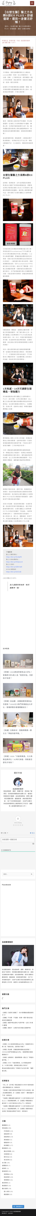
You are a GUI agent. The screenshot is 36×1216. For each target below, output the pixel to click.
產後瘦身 (7, 1139)
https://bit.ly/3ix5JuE (13, 572)
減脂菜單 (7, 1134)
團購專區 (5, 1125)
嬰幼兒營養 (7, 1151)
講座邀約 (7, 1194)
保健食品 (5, 40)
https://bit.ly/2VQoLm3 (14, 562)
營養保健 (12, 40)
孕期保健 (7, 1154)
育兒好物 (7, 1159)
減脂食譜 (7, 1136)
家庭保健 (7, 1177)
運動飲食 (7, 1142)
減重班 (4, 1168)
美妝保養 (5, 1182)
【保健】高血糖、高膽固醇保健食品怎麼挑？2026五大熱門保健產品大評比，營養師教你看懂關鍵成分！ (17, 704)
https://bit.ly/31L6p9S (14, 557)
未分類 (4, 1162)
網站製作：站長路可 (7, 1213)
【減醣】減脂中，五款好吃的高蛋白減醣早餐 (16, 1028)
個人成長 (7, 1191)
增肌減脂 (5, 1128)
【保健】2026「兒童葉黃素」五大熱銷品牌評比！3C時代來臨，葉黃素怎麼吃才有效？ (17, 759)
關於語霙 (5, 1188)
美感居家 (5, 1185)
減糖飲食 (5, 1165)
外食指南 (7, 1131)
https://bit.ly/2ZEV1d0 (14, 567)
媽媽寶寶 (5, 1148)
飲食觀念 (7, 1145)
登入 (33, 833)
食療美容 (7, 1180)
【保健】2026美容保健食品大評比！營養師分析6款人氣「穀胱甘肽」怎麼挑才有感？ (18, 675)
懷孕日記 (7, 1157)
